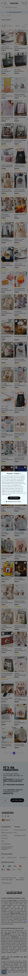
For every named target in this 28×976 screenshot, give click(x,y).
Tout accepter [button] (14, 498)
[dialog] (14, 487)
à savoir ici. (8, 494)
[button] (14, 502)
